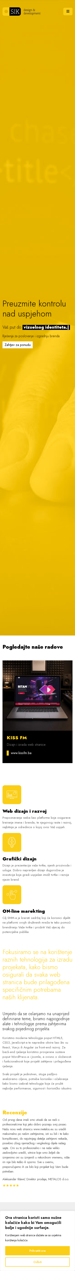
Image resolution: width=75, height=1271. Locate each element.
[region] (37, 1241)
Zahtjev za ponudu (18, 344)
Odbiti (37, 1262)
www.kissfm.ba (21, 753)
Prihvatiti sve (37, 1251)
